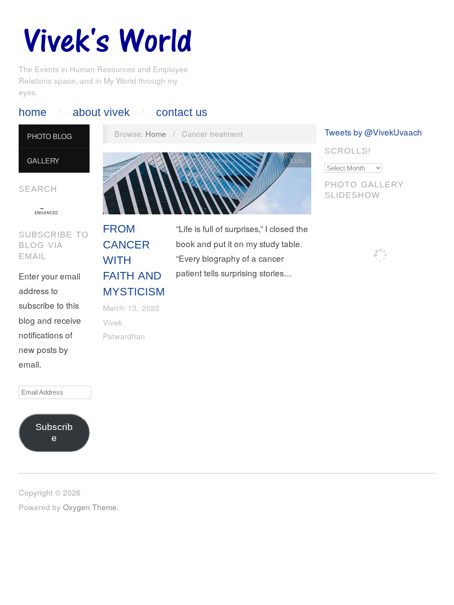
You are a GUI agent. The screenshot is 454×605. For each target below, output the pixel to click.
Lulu (297, 159)
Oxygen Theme (90, 506)
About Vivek (101, 112)
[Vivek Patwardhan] (107, 38)
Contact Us (181, 112)
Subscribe (54, 432)
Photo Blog (49, 136)
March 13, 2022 (131, 307)
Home (33, 112)
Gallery (43, 160)
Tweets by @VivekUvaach (373, 132)
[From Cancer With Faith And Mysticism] (207, 185)
